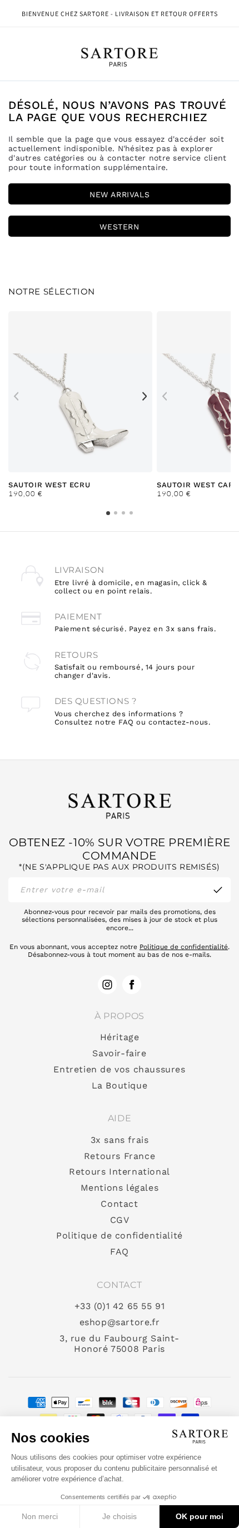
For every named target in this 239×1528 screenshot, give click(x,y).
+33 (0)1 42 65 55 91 (119, 1306)
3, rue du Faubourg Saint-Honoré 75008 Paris (119, 1344)
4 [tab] (131, 513)
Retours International (119, 1172)
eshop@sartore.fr (119, 1322)
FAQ (119, 1252)
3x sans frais (120, 1140)
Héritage (120, 1037)
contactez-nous (178, 722)
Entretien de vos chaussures (119, 1070)
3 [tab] (123, 513)
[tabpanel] (80, 404)
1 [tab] (108, 513)
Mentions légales (120, 1188)
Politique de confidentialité (184, 947)
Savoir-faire (119, 1053)
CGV (120, 1220)
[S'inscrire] (218, 889)
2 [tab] (115, 513)
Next (144, 396)
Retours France (119, 1156)
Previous (16, 396)
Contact (119, 1204)
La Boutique (120, 1086)
